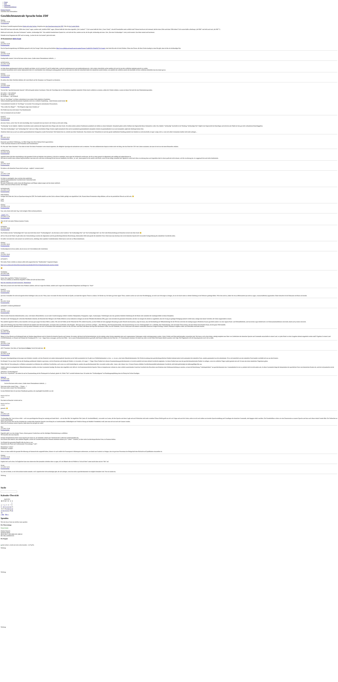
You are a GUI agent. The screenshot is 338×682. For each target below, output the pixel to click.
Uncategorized (5, 23)
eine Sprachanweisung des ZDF (54, 26)
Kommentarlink (5, 45)
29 (12, 510)
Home (6, 2)
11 (5, 507)
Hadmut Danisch (5, 10)
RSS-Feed (17, 39)
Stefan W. (3, 377)
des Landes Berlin (74, 26)
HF (2, 136)
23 (1, 510)
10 (3, 507)
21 (10, 509)
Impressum (7, 5)
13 (8, 507)
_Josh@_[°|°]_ (5, 215)
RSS (5, 3)
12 (7, 507)
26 (7, 510)
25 (5, 510)
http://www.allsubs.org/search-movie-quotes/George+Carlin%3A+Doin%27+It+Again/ (81, 48)
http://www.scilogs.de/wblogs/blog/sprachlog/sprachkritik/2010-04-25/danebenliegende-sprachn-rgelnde (29, 265)
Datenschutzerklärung (10, 7)
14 (10, 507)
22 (12, 509)
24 (3, 510)
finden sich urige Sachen (30, 26)
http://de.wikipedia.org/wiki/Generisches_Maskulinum (16, 282)
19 (7, 509)
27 (8, 510)
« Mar (2, 514)
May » (7, 514)
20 (8, 509)
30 (1, 512)
